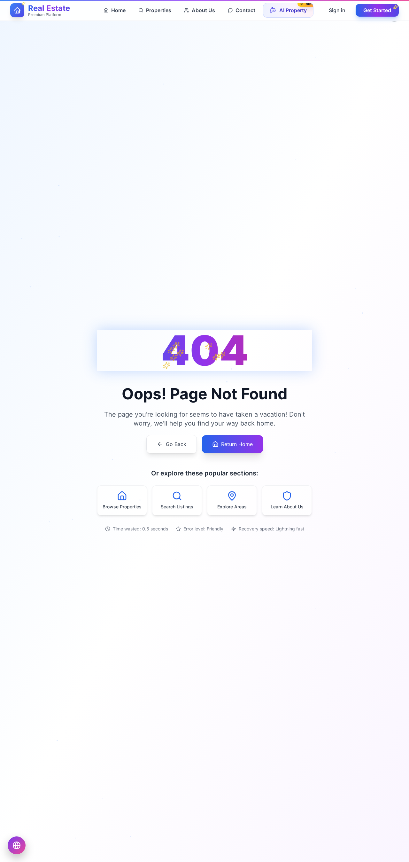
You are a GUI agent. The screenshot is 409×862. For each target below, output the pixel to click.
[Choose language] (17, 845)
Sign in (337, 10)
